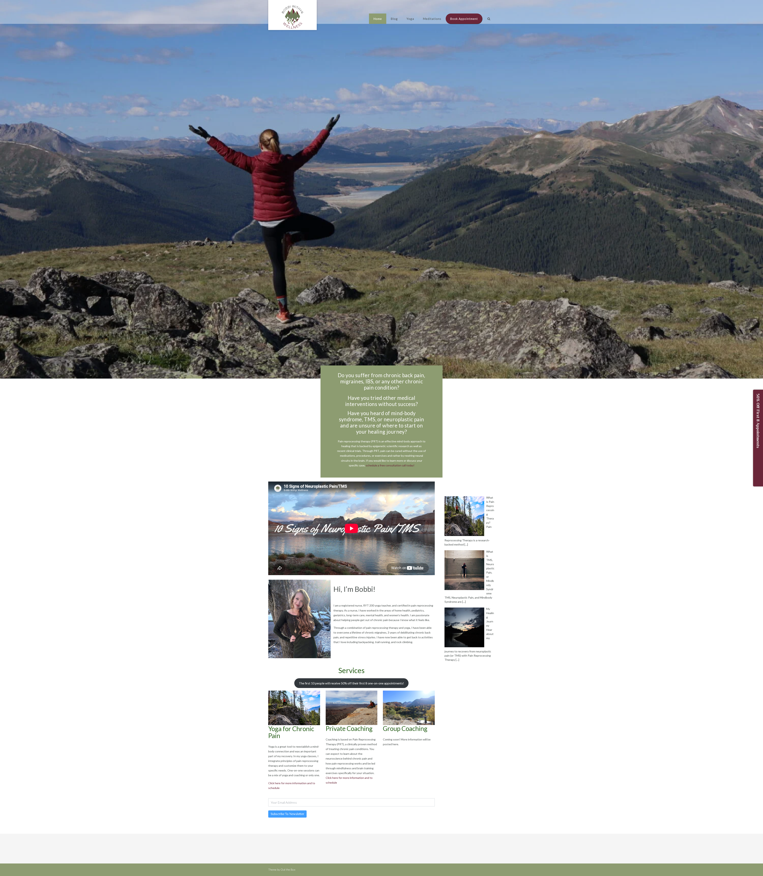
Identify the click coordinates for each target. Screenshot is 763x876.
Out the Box (288, 869)
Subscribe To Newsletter (287, 814)
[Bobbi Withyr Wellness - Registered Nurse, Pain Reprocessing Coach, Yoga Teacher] (292, 17)
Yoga (410, 18)
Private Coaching (349, 728)
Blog (394, 18)
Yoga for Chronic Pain (291, 732)
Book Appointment (464, 18)
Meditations (432, 18)
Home (377, 18)
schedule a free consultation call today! (390, 465)
